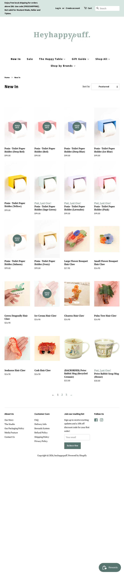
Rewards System (42, 428)
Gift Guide (79, 59)
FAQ (36, 419)
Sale (30, 59)
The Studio (10, 424)
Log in (58, 8)
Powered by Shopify (77, 455)
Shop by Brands (62, 66)
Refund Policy (40, 432)
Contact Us (10, 436)
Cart (90, 8)
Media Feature (11, 432)
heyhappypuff (60, 455)
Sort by (86, 86)
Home (7, 77)
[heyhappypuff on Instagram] (101, 420)
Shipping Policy (41, 436)
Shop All (101, 59)
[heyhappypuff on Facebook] (96, 420)
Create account (73, 8)
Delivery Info (40, 424)
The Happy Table (51, 59)
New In (16, 59)
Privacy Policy (40, 441)
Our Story (9, 419)
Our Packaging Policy (14, 428)
